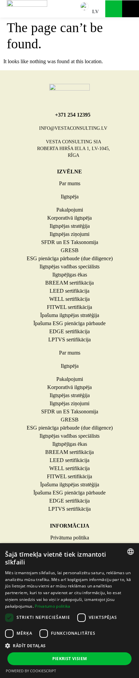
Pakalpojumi (69, 210)
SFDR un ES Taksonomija (69, 242)
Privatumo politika (52, 606)
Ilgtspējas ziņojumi (69, 234)
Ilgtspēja (70, 196)
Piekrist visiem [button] (69, 658)
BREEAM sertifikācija (69, 283)
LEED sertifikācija (69, 291)
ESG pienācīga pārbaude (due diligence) (70, 258)
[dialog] (69, 610)
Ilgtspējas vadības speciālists (69, 266)
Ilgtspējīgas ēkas (69, 274)
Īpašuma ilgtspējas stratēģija (69, 315)
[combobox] (130, 551)
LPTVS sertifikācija (69, 339)
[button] (69, 645)
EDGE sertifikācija (69, 331)
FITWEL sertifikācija (69, 307)
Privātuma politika (69, 537)
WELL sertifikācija (69, 299)
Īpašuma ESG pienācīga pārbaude (69, 323)
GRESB (70, 250)
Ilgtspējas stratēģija (70, 226)
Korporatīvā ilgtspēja (69, 218)
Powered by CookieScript (31, 670)
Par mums (69, 183)
